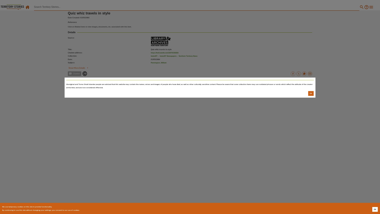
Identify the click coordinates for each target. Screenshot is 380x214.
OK (311, 93)
